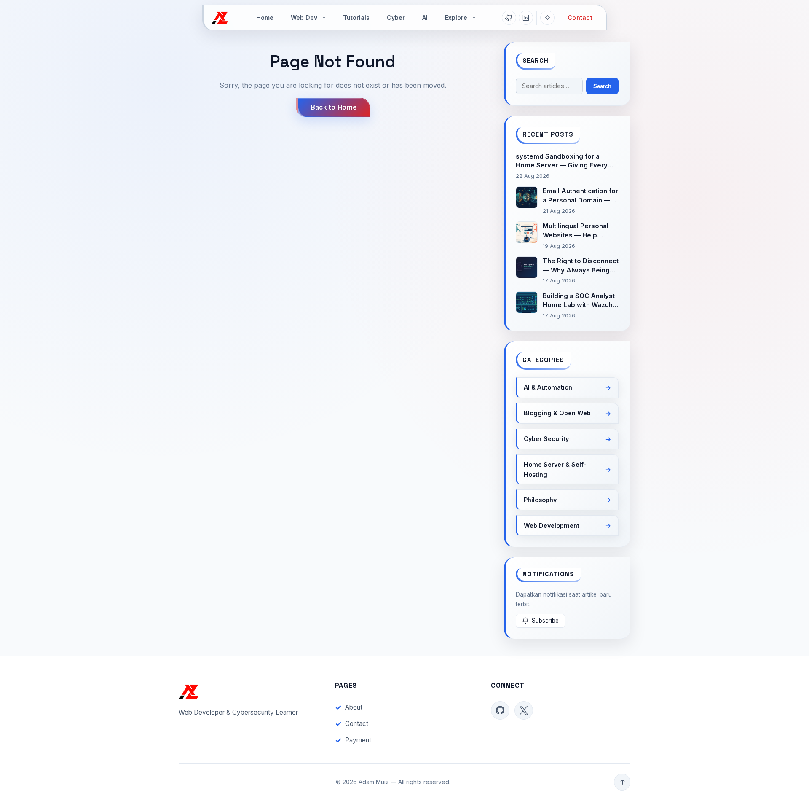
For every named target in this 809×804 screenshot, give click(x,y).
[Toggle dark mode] (547, 18)
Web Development (551, 525)
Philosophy (540, 499)
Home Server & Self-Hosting (555, 469)
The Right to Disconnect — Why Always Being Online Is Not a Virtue (581, 266)
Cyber (396, 17)
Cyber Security (546, 438)
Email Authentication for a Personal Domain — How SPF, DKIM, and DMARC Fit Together (580, 196)
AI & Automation (548, 387)
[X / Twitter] (523, 710)
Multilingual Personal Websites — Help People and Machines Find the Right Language (577, 231)
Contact (580, 17)
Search (602, 86)
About (353, 707)
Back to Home (334, 107)
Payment (358, 740)
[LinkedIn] (526, 18)
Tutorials (356, 17)
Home (264, 17)
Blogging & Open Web (557, 413)
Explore (456, 17)
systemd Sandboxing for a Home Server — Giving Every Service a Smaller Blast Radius (564, 161)
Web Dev (304, 17)
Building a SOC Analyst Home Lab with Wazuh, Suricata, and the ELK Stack (579, 301)
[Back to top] (622, 782)
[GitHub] (509, 18)
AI (425, 17)
